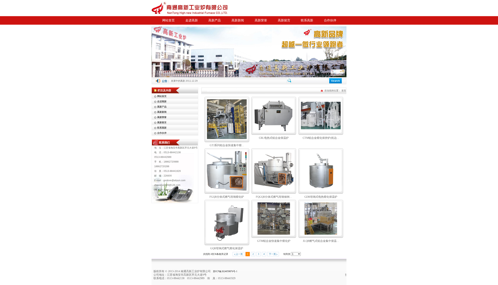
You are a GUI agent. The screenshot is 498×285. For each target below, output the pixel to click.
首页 (343, 90)
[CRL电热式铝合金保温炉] (274, 130)
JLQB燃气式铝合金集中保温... (321, 241)
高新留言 (284, 20)
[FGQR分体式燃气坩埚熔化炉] (227, 189)
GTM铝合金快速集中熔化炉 (273, 241)
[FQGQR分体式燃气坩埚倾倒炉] (274, 189)
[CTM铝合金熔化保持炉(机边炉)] (321, 130)
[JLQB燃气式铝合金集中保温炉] (321, 233)
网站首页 (168, 20)
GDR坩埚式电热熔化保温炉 (185, 81)
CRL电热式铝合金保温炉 (274, 137)
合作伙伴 (330, 20)
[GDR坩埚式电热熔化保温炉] (321, 189)
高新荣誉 (261, 20)
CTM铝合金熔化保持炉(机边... (321, 137)
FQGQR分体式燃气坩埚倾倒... (274, 196)
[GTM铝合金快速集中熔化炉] (274, 233)
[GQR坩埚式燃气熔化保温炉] (227, 241)
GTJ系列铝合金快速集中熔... (227, 145)
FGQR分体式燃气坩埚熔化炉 (227, 196)
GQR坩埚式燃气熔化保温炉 (226, 248)
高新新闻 (237, 20)
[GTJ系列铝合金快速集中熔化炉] (227, 138)
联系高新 (307, 20)
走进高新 (191, 20)
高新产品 (214, 20)
